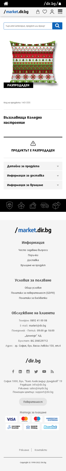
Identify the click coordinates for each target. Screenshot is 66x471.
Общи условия (33, 287)
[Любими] (46, 12)
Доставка (33, 260)
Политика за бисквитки (33, 297)
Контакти (41, 449)
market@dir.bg (37, 325)
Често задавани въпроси (33, 250)
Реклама (24, 449)
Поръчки (33, 255)
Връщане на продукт (33, 265)
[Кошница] (39, 12)
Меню (60, 13)
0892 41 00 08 (38, 320)
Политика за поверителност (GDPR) (33, 292)
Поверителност (33, 401)
